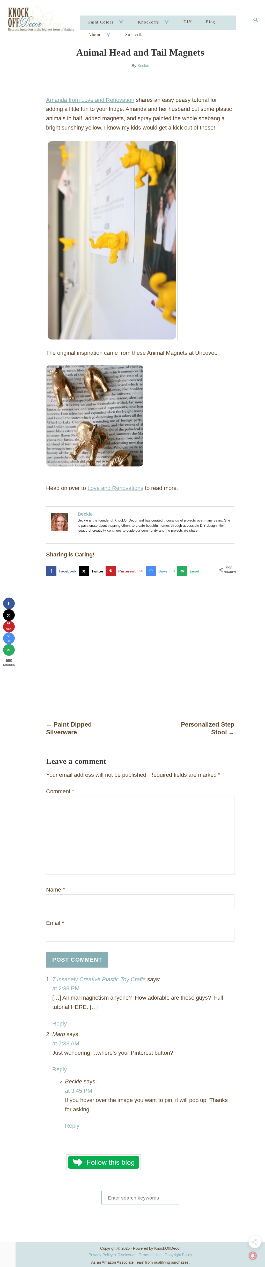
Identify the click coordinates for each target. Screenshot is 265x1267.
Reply (59, 1023)
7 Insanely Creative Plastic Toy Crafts (99, 979)
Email (55, 923)
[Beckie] (60, 522)
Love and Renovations (115, 488)
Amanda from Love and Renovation (90, 100)
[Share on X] (9, 615)
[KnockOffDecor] (44, 20)
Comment (60, 791)
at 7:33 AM (65, 1043)
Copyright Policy (178, 1255)
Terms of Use (150, 1255)
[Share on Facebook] (9, 603)
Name (55, 889)
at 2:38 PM (65, 988)
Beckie (143, 66)
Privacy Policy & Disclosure (112, 1255)
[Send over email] (9, 650)
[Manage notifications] (253, 1255)
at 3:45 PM (78, 1091)
